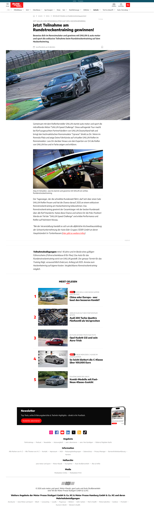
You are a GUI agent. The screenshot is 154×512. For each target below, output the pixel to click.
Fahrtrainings (28, 442)
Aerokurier (11, 502)
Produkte (80, 1)
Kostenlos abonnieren (31, 421)
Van (63, 10)
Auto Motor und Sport (25, 502)
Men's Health (92, 502)
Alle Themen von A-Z (32, 451)
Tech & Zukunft (108, 10)
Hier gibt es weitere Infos (73, 233)
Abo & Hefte (96, 464)
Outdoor (115, 502)
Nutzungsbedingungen (73, 451)
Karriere (68, 454)
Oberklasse (36, 10)
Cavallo (54, 502)
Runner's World (61, 505)
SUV (27, 10)
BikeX (37, 502)
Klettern (71, 502)
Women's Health (74, 505)
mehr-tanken (80, 502)
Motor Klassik (57, 464)
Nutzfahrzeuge (74, 10)
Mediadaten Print (76, 473)
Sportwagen (48, 10)
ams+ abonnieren (71, 442)
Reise (58, 10)
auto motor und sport (43, 464)
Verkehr (96, 10)
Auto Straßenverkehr (82, 464)
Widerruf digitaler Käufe (103, 442)
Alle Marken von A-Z (16, 451)
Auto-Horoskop (122, 10)
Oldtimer (86, 10)
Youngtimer (68, 464)
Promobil (124, 502)
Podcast (38, 442)
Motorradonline (104, 502)
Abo (128, 5)
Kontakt (44, 451)
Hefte (74, 1)
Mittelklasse (18, 10)
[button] (68, 85)
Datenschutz (87, 451)
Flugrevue (62, 502)
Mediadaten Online (60, 473)
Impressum (53, 451)
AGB (61, 451)
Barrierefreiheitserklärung (117, 451)
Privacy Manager (100, 451)
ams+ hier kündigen (86, 442)
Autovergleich (58, 442)
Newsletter (47, 442)
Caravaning (45, 502)
